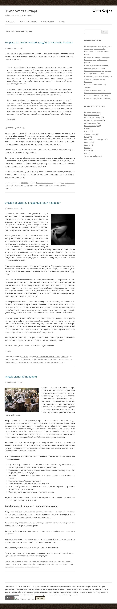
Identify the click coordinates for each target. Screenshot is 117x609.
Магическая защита (91, 126)
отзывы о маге (24, 362)
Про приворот (10, 22)
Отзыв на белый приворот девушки (97, 71)
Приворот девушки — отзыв (94, 68)
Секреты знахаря (47, 22)
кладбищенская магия (17, 186)
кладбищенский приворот (35, 186)
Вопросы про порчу (91, 115)
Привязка (87, 145)
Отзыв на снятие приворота (94, 90)
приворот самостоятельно (29, 567)
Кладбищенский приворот (21, 376)
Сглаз (86, 153)
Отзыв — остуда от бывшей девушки (98, 76)
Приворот (64, 357)
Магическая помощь (28, 22)
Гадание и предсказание (93, 120)
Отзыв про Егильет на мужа (94, 74)
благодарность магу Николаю (19, 359)
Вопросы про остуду (91, 112)
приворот (65, 564)
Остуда (87, 128)
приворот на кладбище (54, 186)
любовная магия (57, 359)
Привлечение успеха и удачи (95, 139)
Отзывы (62, 22)
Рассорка (87, 150)
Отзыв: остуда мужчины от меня (96, 65)
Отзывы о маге (54, 357)
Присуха (87, 148)
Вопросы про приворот (44, 183)
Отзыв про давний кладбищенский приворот (33, 202)
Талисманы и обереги (92, 156)
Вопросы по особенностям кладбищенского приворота (39, 42)
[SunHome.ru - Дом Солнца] (24, 599)
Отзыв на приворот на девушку (96, 95)
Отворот (87, 131)
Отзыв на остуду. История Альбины (97, 98)
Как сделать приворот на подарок (97, 57)
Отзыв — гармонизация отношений (97, 93)
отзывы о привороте (38, 362)
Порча (86, 137)
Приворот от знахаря (21, 11)
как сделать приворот (20, 564)
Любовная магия (42, 357)
